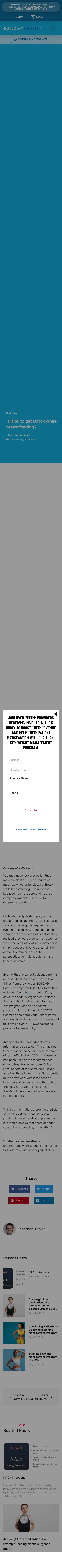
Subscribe (31, 810)
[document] (31, 776)
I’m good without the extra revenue (31, 829)
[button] (54, 714)
